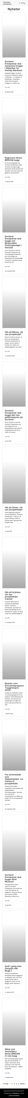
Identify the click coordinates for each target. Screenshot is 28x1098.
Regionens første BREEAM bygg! (13, 159)
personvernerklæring (14, 1095)
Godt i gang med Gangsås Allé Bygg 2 (13, 968)
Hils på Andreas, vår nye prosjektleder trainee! (13, 595)
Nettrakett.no (16, 1093)
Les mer (7, 87)
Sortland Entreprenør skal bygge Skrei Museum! (13, 878)
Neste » (22, 1084)
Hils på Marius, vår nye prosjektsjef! (14, 333)
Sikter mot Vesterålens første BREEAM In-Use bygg (12, 1052)
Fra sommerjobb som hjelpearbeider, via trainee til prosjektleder (14, 779)
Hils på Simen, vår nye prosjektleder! (14, 508)
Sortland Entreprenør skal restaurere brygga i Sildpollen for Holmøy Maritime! (14, 65)
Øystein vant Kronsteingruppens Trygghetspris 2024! (14, 686)
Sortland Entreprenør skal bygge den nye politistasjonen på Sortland (14, 415)
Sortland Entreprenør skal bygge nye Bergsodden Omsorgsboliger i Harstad (13, 242)
